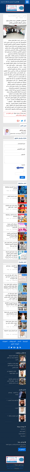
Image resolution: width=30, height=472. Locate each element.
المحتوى (23, 154)
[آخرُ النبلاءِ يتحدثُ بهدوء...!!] (22, 406)
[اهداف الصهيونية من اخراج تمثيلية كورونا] (22, 377)
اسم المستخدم (21, 144)
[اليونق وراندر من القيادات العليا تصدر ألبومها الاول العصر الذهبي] (22, 369)
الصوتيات (4, 341)
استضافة (21, 468)
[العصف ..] (22, 414)
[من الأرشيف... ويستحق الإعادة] (22, 398)
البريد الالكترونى (21, 149)
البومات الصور (15, 344)
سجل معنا (23, 113)
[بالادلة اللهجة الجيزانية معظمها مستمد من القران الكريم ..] (22, 361)
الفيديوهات (12, 341)
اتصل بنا (21, 449)
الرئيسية (25, 341)
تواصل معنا (23, 436)
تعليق (22, 177)
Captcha (23, 165)
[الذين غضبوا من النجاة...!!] (22, 421)
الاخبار (19, 341)
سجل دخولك (16, 113)
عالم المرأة (23, 429)
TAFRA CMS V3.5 (11, 468)
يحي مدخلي (23, 130)
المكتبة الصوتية (22, 434)
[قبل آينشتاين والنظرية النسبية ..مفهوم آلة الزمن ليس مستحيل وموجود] (22, 384)
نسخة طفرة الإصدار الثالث (11, 467)
